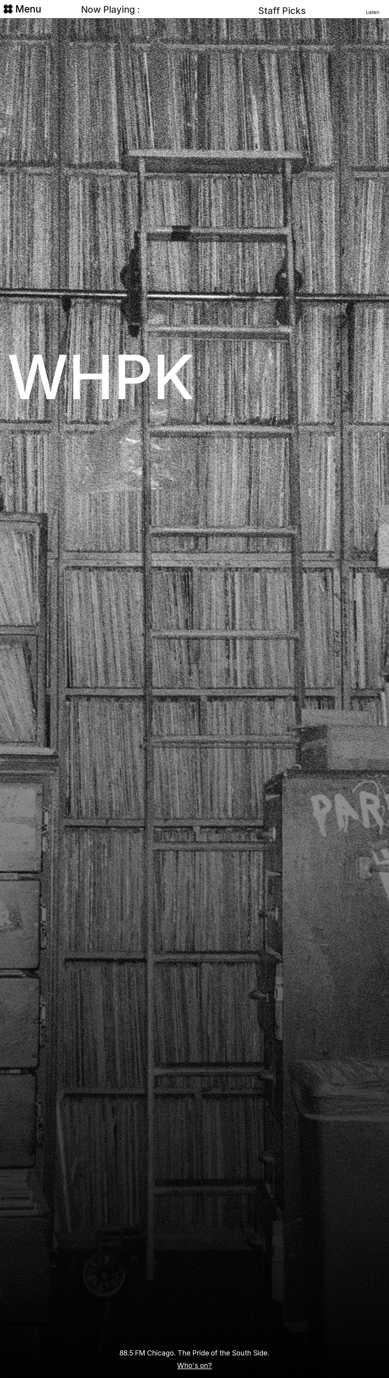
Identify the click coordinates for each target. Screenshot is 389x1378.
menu (28, 9)
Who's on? (194, 1365)
